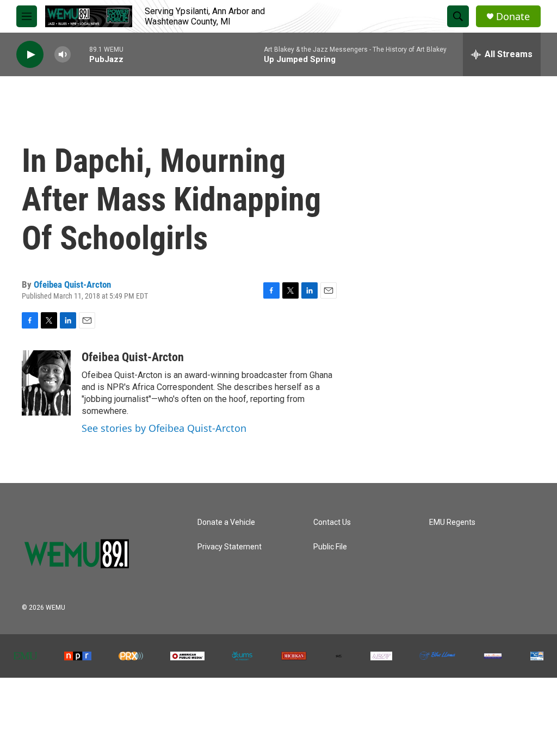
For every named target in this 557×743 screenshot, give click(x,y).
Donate (513, 16)
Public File (330, 547)
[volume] (62, 54)
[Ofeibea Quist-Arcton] (46, 383)
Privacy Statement (229, 547)
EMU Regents (452, 522)
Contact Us (332, 522)
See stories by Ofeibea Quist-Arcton (164, 428)
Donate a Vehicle (226, 522)
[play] (30, 54)
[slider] (80, 54)
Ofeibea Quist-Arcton (72, 284)
